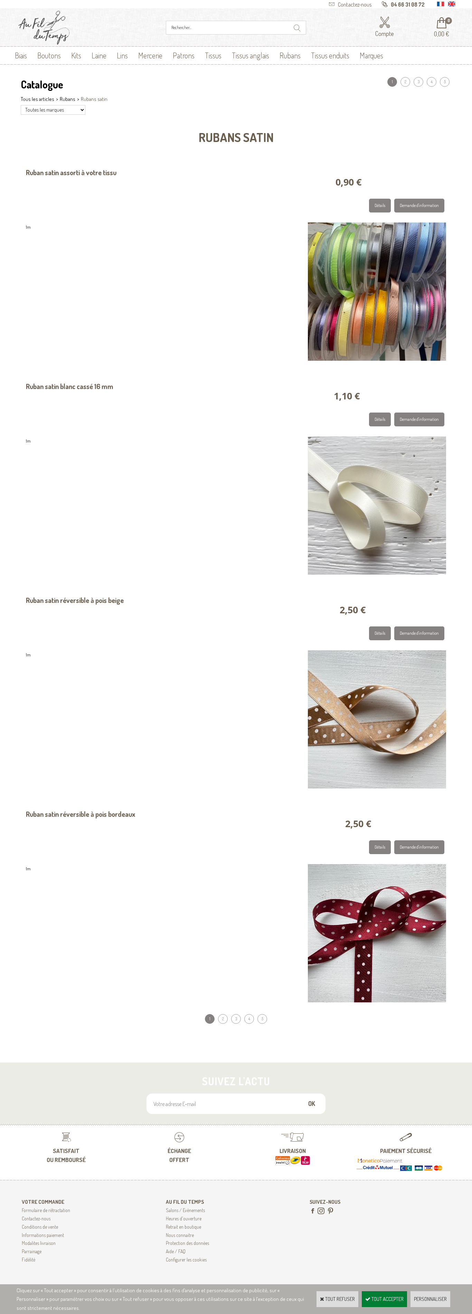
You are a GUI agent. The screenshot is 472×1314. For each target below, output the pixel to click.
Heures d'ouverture (183, 1218)
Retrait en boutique (183, 1227)
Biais (21, 55)
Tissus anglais (250, 55)
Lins (122, 55)
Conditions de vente (40, 1227)
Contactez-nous (36, 1218)
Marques (371, 55)
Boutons (49, 55)
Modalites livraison (39, 1243)
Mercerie (150, 55)
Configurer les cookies (186, 1260)
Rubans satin (94, 99)
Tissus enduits (330, 55)
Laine (99, 55)
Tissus (213, 55)
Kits (76, 55)
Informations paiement (43, 1235)
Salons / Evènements (185, 1210)
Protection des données (187, 1243)
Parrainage (31, 1251)
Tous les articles (37, 99)
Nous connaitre (180, 1235)
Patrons (184, 55)
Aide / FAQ (176, 1251)
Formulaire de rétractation (46, 1210)
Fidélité (28, 1260)
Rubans (290, 55)
